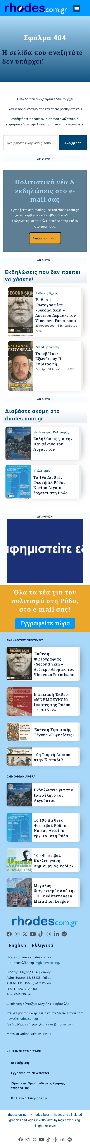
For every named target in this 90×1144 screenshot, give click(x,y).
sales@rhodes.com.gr (62, 1024)
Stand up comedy (47, 347)
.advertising (69, 1120)
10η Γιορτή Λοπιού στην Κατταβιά (52, 757)
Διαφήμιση (20, 1062)
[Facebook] (9, 934)
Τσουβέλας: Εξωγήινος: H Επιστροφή (48, 359)
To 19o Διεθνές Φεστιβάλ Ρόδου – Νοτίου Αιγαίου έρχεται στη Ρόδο (51, 485)
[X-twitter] (25, 934)
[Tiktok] (40, 934)
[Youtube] (32, 934)
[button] (76, 8)
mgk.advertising (47, 963)
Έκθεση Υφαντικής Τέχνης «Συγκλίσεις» (54, 732)
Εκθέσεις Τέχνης (46, 293)
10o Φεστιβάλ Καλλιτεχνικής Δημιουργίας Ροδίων (54, 860)
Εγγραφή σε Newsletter (30, 1073)
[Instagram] (17, 934)
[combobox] (30, 142)
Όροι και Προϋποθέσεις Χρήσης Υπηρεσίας (38, 1085)
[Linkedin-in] (56, 934)
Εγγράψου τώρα (45, 238)
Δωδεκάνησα (43, 432)
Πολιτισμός (61, 432)
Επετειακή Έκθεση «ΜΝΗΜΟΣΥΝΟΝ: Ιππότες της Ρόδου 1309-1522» (52, 702)
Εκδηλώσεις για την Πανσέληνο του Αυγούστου (53, 444)
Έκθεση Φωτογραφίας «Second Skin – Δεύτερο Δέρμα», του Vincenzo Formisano (55, 310)
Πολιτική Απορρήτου (29, 1098)
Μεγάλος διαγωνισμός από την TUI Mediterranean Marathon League (55, 893)
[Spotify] (64, 934)
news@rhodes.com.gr (22, 1018)
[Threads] (48, 934)
